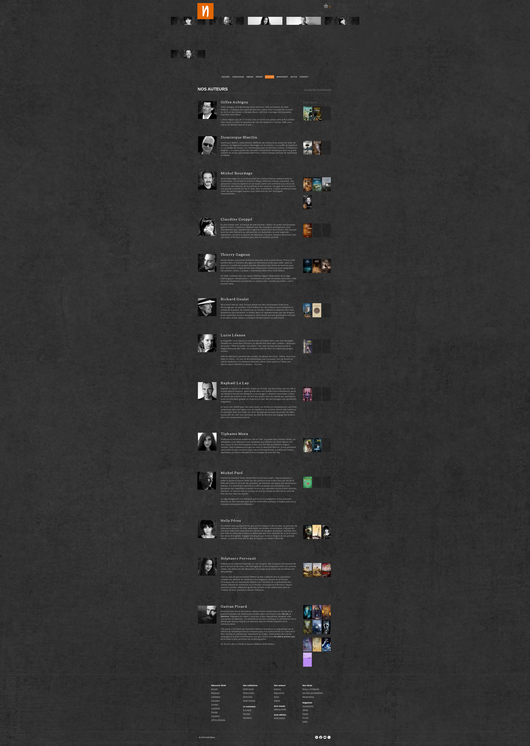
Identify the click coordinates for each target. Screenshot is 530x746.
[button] (328, 6)
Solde (305, 721)
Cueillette (215, 708)
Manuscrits (279, 693)
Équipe (214, 712)
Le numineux (249, 706)
